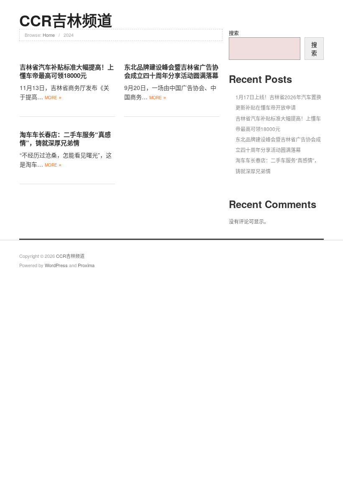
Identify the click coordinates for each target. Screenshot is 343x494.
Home (49, 34)
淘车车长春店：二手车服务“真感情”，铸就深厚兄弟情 (65, 138)
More (53, 97)
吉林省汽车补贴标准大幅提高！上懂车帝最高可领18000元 (67, 71)
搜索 (234, 32)
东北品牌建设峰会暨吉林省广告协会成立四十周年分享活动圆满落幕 (171, 71)
